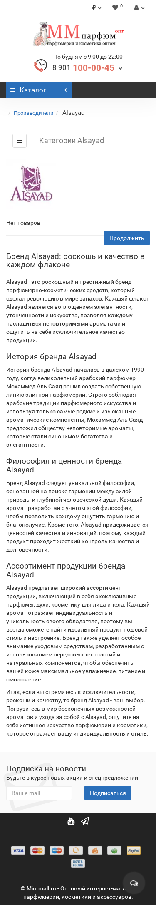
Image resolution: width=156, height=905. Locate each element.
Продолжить (126, 238)
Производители (34, 113)
